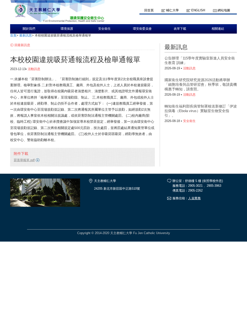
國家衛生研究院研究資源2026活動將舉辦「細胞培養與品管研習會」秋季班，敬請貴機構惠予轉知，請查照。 (201, 84)
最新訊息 (25, 35)
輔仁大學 (172, 10)
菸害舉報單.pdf (24, 160)
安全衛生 (104, 28)
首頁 (13, 35)
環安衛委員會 (142, 28)
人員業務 (194, 198)
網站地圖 (224, 10)
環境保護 (67, 28)
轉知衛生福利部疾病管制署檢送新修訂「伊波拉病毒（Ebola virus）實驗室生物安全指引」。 (201, 110)
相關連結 (218, 28)
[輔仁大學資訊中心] (57, 22)
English (198, 10)
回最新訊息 (22, 45)
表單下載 (180, 28)
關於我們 (29, 28)
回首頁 (149, 10)
